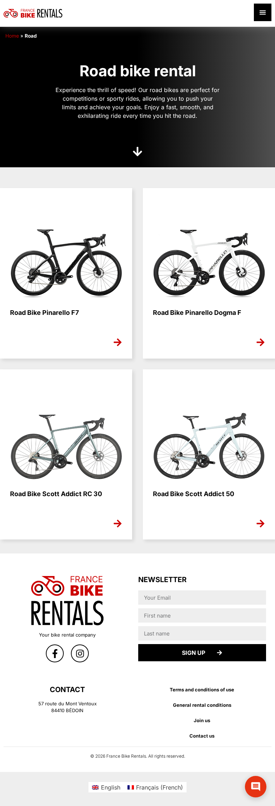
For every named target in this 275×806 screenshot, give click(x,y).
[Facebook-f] (55, 653)
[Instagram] (80, 653)
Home (12, 36)
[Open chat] (255, 786)
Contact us (201, 736)
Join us (202, 720)
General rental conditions (202, 705)
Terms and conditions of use (202, 689)
